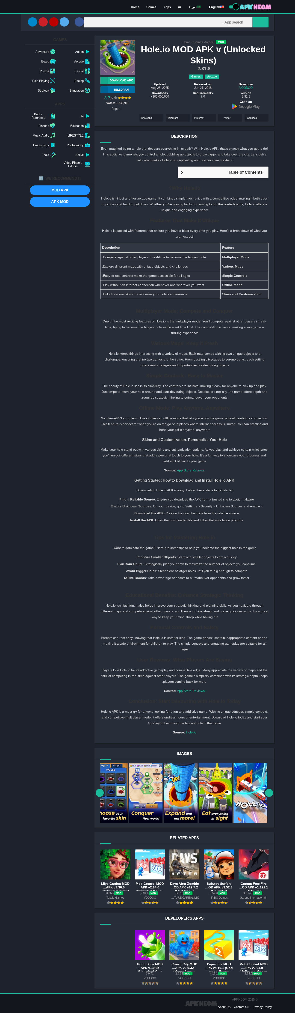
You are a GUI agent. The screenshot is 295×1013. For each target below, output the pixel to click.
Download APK (121, 80)
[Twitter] (64, 22)
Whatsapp (146, 117)
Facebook (251, 117)
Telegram (173, 117)
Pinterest (199, 117)
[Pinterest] (43, 22)
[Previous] (99, 793)
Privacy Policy (262, 1007)
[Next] (269, 793)
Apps (167, 7)
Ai (179, 7)
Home (135, 7)
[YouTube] (53, 22)
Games (151, 7)
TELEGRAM (121, 89)
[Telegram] (32, 22)
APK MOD (60, 202)
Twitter (226, 117)
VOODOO (246, 87)
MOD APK (60, 190)
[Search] (260, 22)
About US (224, 1007)
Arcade (209, 42)
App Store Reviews (191, 470)
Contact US (241, 1007)
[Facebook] (79, 22)
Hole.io (191, 732)
